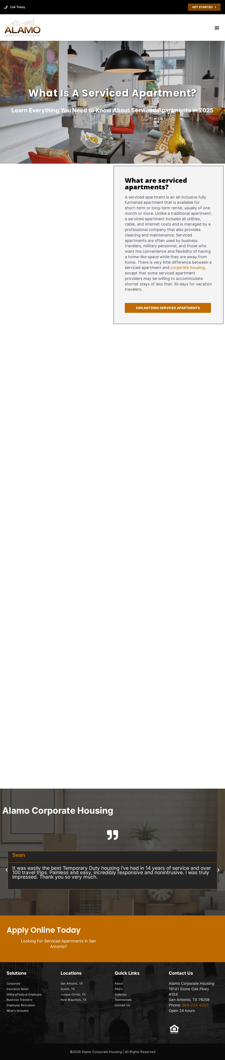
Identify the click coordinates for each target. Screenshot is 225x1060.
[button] (217, 27)
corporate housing (188, 267)
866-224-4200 (195, 1005)
